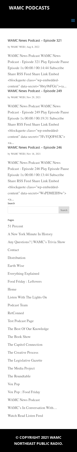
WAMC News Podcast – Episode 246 (35, 147)
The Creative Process (23, 352)
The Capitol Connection (25, 344)
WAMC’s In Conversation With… (32, 407)
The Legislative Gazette (25, 360)
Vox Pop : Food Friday (24, 391)
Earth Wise (16, 265)
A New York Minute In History (30, 233)
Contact (13, 249)
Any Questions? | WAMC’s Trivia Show (36, 241)
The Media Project (21, 368)
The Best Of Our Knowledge (28, 328)
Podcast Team (18, 305)
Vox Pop (14, 383)
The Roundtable (19, 376)
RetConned (16, 312)
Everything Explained (23, 273)
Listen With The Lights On (27, 297)
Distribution (16, 257)
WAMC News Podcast (24, 399)
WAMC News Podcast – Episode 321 (35, 40)
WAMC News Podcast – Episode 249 (35, 91)
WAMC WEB (18, 46)
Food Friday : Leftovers (25, 281)
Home (12, 289)
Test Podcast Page (21, 320)
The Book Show (19, 336)
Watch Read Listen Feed (25, 415)
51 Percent (15, 226)
